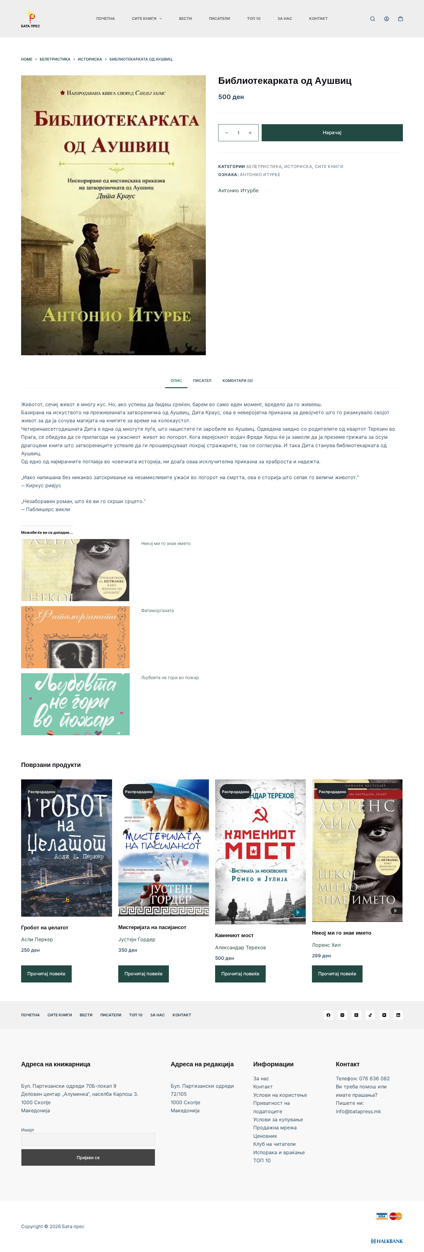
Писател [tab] (202, 380)
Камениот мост (234, 935)
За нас (284, 18)
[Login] (386, 18)
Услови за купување (278, 1119)
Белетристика (264, 166)
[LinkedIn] (398, 1015)
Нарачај (332, 132)
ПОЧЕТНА (105, 18)
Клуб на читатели (274, 1144)
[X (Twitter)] (356, 1015)
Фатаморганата (157, 610)
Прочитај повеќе (46, 974)
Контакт (318, 18)
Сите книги (329, 166)
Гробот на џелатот (44, 928)
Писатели (219, 18)
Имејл (27, 1129)
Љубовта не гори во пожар (170, 677)
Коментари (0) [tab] (238, 380)
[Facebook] (328, 1015)
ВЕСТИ (185, 18)
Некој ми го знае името (166, 543)
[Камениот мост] (260, 851)
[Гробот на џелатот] (66, 847)
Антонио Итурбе (260, 174)
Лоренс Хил (326, 945)
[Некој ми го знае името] (357, 850)
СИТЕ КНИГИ (144, 18)
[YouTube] (384, 1015)
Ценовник (265, 1136)
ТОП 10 (253, 18)
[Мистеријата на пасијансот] (163, 847)
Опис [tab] (176, 380)
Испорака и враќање (279, 1152)
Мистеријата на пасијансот (152, 927)
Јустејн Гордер (137, 939)
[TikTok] (370, 1015)
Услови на (266, 1095)
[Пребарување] (372, 18)
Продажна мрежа (275, 1127)
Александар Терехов (240, 947)
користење (293, 1095)
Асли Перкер (37, 939)
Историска (298, 166)
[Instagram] (342, 1015)
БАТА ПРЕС (30, 26)
